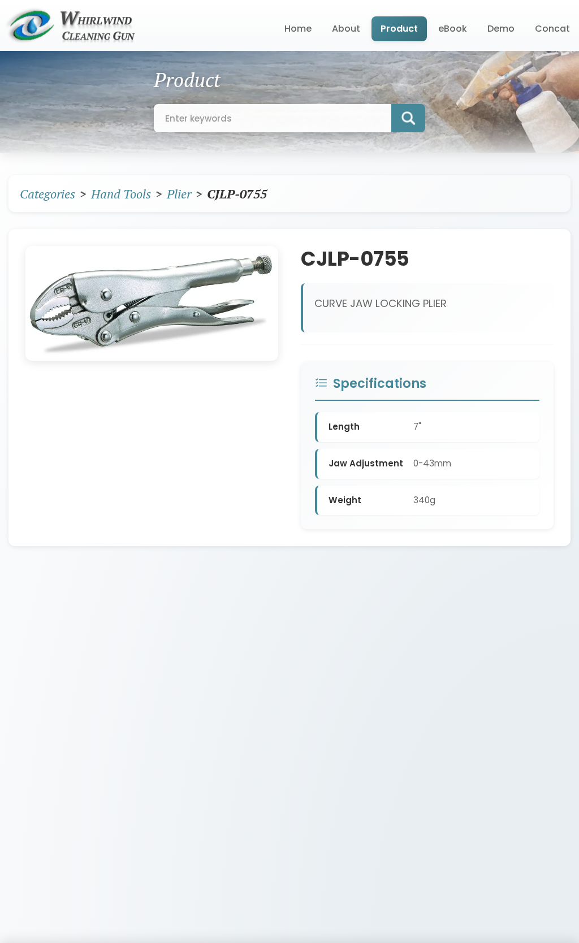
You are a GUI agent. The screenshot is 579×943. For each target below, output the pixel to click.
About (346, 28)
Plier (179, 193)
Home (298, 28)
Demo (501, 28)
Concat (552, 28)
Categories (47, 193)
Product (399, 28)
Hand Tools (121, 193)
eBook (452, 28)
